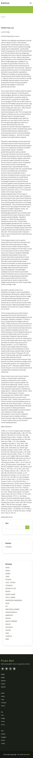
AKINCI (7, 571)
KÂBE (7, 639)
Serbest (3, 734)
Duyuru (3, 684)
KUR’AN (8, 618)
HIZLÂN (8, 630)
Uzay (2, 699)
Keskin (3, 696)
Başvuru (3, 680)
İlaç (2, 712)
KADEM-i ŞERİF (10, 594)
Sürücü (3, 740)
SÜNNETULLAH (10, 588)
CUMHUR (8, 636)
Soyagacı (3, 737)
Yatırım (3, 706)
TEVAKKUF (8, 585)
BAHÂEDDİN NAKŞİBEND (13, 600)
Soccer (3, 724)
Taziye (3, 743)
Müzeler (3, 687)
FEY (6, 606)
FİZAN (7, 568)
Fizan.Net (27, 754)
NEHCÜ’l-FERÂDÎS (11, 621)
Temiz (3, 721)
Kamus (5, 3)
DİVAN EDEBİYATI (11, 612)
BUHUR (7, 624)
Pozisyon (3, 702)
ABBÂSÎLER (9, 615)
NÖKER (7, 574)
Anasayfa (8, 547)
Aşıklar (3, 677)
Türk (2, 715)
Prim (2, 731)
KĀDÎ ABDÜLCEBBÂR (12, 609)
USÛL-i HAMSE (10, 597)
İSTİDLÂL (8, 580)
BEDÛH (7, 591)
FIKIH (7, 633)
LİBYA (7, 577)
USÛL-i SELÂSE (10, 582)
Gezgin (3, 718)
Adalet (3, 674)
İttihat (2, 693)
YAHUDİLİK (9, 627)
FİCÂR (7, 603)
